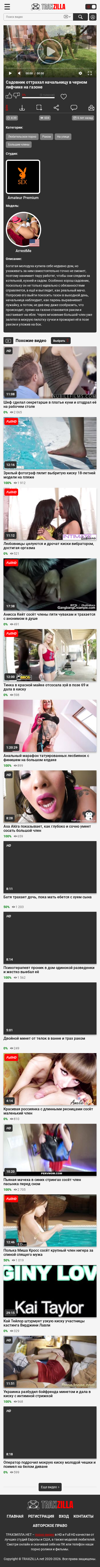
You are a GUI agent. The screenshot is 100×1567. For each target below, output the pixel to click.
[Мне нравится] (9, 96)
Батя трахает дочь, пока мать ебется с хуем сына (47, 897)
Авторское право (50, 1525)
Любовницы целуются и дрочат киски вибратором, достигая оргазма (48, 546)
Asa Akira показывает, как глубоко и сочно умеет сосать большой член (47, 828)
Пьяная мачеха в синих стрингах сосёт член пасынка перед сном (42, 1182)
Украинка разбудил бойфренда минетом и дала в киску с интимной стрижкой (47, 1394)
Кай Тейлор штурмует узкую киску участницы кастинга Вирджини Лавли (44, 1323)
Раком (46, 136)
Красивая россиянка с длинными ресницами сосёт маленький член (48, 1111)
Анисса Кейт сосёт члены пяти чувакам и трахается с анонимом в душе (49, 616)
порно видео (44, 1534)
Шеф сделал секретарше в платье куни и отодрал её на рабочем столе (50, 404)
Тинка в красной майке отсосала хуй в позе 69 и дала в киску (45, 687)
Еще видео (49, 1487)
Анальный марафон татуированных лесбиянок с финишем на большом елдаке (46, 758)
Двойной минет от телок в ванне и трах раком (44, 1038)
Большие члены (18, 144)
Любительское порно (22, 136)
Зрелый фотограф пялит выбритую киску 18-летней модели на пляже (49, 475)
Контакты (83, 1516)
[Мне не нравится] (16, 96)
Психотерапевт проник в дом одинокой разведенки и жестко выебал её (48, 970)
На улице (63, 136)
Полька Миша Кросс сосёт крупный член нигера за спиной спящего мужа (48, 1252)
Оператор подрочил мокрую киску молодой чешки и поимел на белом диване (49, 1464)
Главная (15, 1516)
